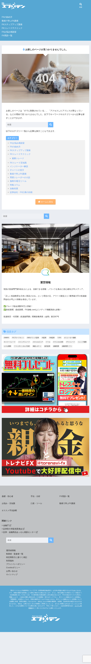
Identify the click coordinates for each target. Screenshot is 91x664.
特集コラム (15, 185)
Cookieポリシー (13, 568)
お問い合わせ (12, 571)
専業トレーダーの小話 (20, 177)
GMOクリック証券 (33, 337)
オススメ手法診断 (9, 510)
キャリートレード (9, 342)
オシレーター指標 (70, 337)
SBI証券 (52, 337)
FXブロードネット (18, 337)
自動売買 (14, 188)
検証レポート (37, 346)
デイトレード (70, 342)
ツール (48, 342)
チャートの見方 (17, 170)
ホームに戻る (46, 202)
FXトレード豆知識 (18, 163)
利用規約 (10, 561)
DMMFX (6, 337)
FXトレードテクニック (12, 28)
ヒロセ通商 (7, 346)
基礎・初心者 (7, 496)
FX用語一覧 (7, 35)
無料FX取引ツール (18, 181)
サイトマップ (12, 575)
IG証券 (44, 337)
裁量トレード (18, 158)
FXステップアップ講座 (12, 24)
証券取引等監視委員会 (13, 529)
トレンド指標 (82, 342)
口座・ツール (36, 503)
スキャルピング (38, 342)
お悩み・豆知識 (8, 503)
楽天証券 (47, 346)
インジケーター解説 (19, 166)
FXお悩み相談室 (9, 32)
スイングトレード (24, 342)
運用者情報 (11, 550)
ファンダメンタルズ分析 (22, 346)
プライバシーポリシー (15, 564)
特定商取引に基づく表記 (16, 557)
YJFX (59, 337)
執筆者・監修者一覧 (14, 554)
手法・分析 (35, 496)
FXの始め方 (7, 17)
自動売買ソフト (67, 346)
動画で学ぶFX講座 (10, 21)
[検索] (50, 124)
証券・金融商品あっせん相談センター (19, 532)
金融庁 (6, 525)
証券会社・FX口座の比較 (21, 192)
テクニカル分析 (58, 342)
